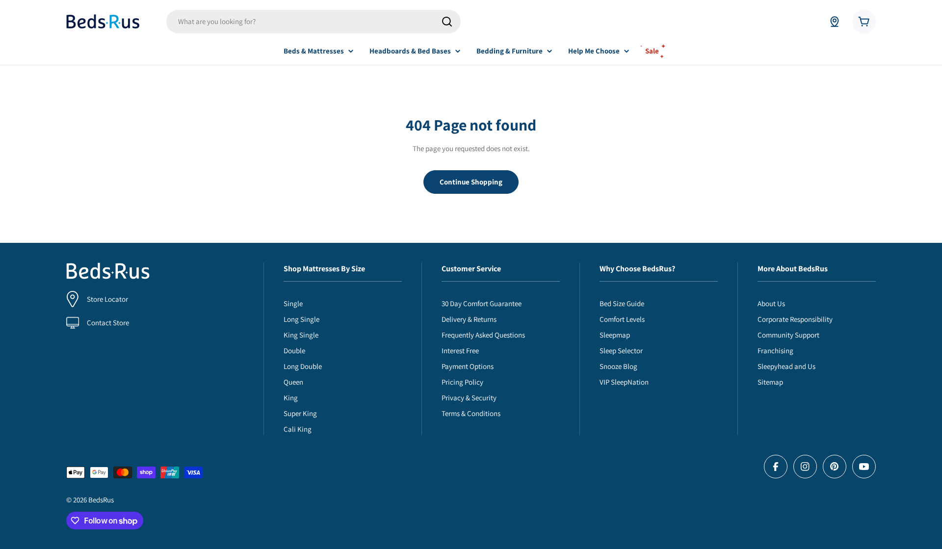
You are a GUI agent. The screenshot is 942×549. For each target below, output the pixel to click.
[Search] (447, 21)
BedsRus (101, 499)
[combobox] (313, 21)
